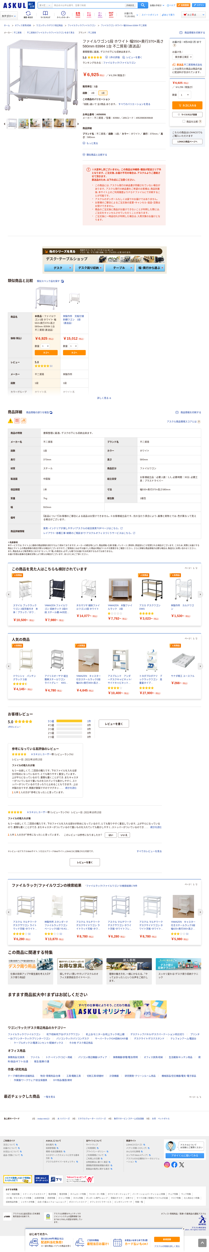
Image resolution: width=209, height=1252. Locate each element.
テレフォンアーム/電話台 (183, 1038)
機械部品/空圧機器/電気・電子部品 (179, 1076)
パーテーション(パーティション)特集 (148, 1194)
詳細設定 (130, 5)
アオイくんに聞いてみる (184, 1155)
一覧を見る (49, 1097)
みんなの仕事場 (133, 1152)
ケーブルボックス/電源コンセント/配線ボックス (38, 1042)
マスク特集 (176, 1198)
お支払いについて (11, 1152)
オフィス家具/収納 (23, 25)
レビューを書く (134, 57)
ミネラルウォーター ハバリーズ (92, 1119)
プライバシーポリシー (96, 1152)
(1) (51, 365)
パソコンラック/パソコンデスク (72, 1038)
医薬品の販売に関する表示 (98, 1169)
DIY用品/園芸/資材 (62, 1080)
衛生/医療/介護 (41, 1061)
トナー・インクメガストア (34, 1194)
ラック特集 (186, 1194)
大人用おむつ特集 (192, 1198)
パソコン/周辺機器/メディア (92, 1057)
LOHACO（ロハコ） (134, 1145)
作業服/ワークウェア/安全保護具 (30, 1080)
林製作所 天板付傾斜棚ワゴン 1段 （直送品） (73, 319)
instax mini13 (43, 1119)
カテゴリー (7, 16)
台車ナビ (129, 1198)
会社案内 (50, 1145)
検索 (143, 5)
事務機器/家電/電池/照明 (125, 1057)
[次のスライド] (78, 124)
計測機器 (114, 1076)
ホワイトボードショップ (118, 1194)
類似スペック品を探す (48, 281)
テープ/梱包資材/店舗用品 (21, 1076)
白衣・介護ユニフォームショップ (52, 1202)
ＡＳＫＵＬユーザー (41, 754)
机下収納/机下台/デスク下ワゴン (63, 1034)
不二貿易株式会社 (193, 64)
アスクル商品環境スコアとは (182, 421)
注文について (9, 1145)
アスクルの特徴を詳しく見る (167, 1246)
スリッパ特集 (64, 1198)
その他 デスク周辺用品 (81, 1042)
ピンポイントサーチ (123, 1202)
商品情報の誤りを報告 (37, 412)
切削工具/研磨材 (95, 1076)
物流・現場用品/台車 (50, 1076)
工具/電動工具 (73, 1076)
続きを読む (71, 788)
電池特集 (63, 1194)
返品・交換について (11, 1155)
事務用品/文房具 (16, 1057)
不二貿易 (18, 33)
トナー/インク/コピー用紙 (59, 1057)
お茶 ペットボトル (161, 1119)
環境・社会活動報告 (54, 1152)
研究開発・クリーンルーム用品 (140, 1076)
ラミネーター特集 (97, 1194)
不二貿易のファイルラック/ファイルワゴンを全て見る (50, 33)
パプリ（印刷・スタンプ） (136, 1148)
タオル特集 (78, 1198)
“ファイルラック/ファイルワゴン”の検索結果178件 (111, 885)
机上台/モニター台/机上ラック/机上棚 (105, 1034)
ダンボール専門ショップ (97, 1198)
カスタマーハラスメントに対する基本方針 (62, 1157)
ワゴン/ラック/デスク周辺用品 (49, 25)
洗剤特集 (51, 1198)
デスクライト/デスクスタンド (149, 1038)
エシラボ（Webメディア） (137, 1155)
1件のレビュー (14, 726)
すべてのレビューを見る (149, 851)
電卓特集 (52, 1194)
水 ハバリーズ (63, 1119)
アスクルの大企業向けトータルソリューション (143, 1160)
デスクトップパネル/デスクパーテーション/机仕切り (157, 1034)
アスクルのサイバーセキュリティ (60, 1162)
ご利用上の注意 (93, 1159)
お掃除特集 (39, 1198)
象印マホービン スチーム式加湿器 (129, 1119)
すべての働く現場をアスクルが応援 (152, 1198)
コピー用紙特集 (13, 1194)
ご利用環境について (95, 1155)
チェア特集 (173, 1194)
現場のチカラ (116, 1198)
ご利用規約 (91, 1148)
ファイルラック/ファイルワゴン (82, 25)
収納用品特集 (12, 1202)
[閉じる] (183, 1229)
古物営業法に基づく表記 (97, 1162)
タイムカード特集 (78, 1194)
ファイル (35, 1057)
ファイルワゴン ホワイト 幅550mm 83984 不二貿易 (124, 25)
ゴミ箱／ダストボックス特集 (18, 1198)
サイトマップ (92, 1145)
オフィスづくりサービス (100, 1202)
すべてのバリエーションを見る (134, 104)
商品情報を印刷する (194, 32)
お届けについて (10, 1148)
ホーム (7, 25)
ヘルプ (172, 5)
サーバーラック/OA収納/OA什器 (111, 1038)
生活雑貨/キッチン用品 (180, 1057)
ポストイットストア (78, 1202)
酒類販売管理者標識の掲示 (98, 1165)
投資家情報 (51, 1148)
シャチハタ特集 (27, 1202)
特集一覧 (139, 1202)
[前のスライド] (5, 124)
